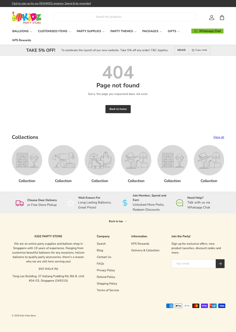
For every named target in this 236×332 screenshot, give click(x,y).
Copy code (201, 50)
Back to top (116, 221)
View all (218, 137)
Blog (100, 250)
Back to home (118, 109)
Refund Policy (106, 277)
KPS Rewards (21, 40)
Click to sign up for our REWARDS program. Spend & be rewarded (51, 3)
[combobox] (124, 17)
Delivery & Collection (145, 250)
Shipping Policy (107, 284)
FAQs (100, 264)
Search (101, 244)
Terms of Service (108, 290)
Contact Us (104, 257)
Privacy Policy (106, 270)
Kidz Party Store (28, 315)
